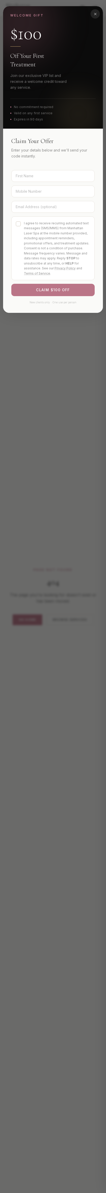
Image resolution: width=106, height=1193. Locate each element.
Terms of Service (37, 273)
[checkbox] (18, 223)
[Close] (95, 14)
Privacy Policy (65, 268)
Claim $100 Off (53, 290)
